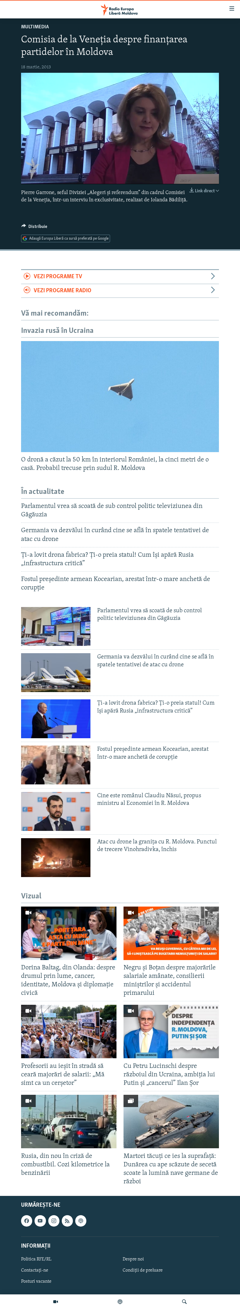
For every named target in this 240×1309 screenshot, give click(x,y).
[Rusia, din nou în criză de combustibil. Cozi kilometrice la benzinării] (68, 1121)
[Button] (34, 228)
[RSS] (67, 1220)
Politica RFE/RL (36, 1259)
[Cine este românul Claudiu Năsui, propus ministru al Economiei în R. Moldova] (55, 811)
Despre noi (133, 1259)
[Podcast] (120, 1301)
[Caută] (184, 1301)
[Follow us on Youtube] (40, 1220)
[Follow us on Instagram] (53, 1220)
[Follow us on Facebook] (26, 1220)
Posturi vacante (36, 1281)
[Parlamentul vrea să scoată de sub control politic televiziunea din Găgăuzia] (55, 626)
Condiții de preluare (143, 1270)
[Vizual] (55, 1301)
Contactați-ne (34, 1270)
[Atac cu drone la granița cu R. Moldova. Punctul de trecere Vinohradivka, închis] (55, 857)
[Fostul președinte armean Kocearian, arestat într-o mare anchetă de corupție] (55, 765)
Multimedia (35, 27)
